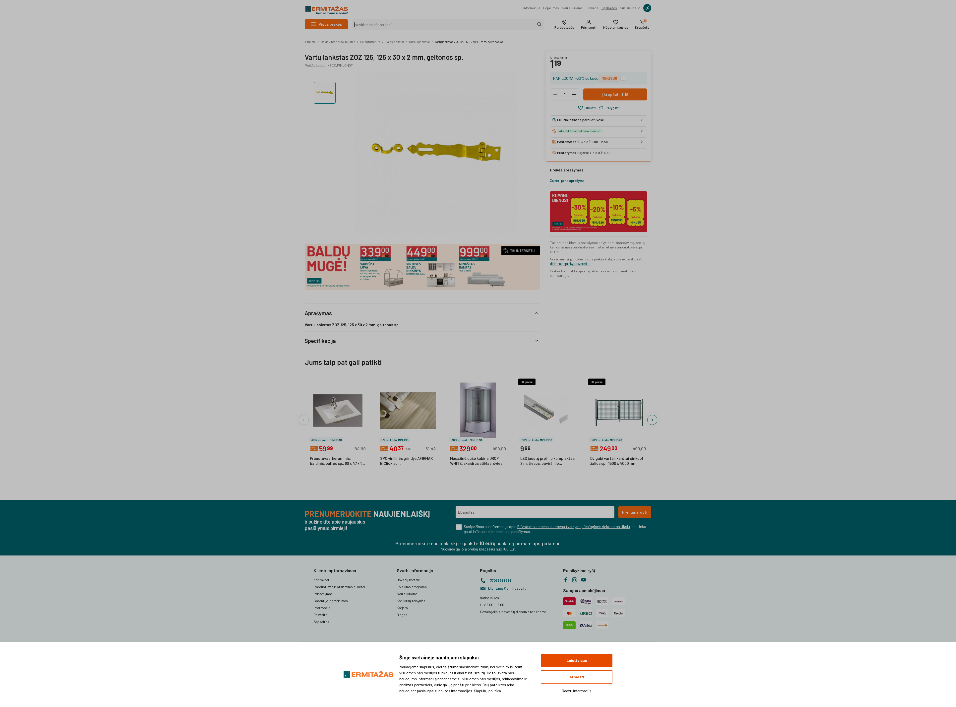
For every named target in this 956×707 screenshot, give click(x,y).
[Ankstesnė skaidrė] (304, 420)
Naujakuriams (572, 8)
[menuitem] (531, 7)
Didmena (592, 8)
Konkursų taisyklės (411, 601)
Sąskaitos (609, 8)
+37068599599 (500, 580)
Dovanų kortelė (408, 580)
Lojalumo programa (412, 587)
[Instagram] (574, 579)
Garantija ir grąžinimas (331, 601)
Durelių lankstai (419, 41)
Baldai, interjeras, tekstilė (338, 41)
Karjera (402, 608)
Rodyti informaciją (577, 691)
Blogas (402, 615)
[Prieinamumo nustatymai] (647, 8)
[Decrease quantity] (555, 94)
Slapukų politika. (488, 690)
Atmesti (576, 677)
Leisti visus (577, 660)
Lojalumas (551, 8)
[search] (539, 24)
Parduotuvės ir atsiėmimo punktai (339, 587)
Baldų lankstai (394, 41)
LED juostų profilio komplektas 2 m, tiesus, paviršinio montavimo (547, 461)
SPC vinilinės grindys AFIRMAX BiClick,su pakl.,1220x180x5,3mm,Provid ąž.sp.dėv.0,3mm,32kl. (406, 461)
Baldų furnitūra (370, 41)
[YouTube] (583, 579)
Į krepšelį (615, 94)
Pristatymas (323, 594)
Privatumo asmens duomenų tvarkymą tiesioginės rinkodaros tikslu (573, 526)
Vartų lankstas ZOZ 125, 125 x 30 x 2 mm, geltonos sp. (469, 41)
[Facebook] (565, 579)
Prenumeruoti (634, 512)
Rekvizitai (321, 615)
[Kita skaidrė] (652, 420)
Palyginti (612, 108)
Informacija (531, 8)
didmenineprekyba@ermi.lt (570, 263)
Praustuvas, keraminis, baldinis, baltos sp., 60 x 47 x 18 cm (337, 461)
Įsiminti (590, 108)
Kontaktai (321, 580)
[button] (564, 24)
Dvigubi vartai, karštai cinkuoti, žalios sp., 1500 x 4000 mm (618, 461)
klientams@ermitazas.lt (507, 588)
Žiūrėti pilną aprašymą (567, 180)
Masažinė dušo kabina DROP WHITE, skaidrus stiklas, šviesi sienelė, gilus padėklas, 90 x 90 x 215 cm (477, 461)
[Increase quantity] (574, 94)
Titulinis (310, 41)
